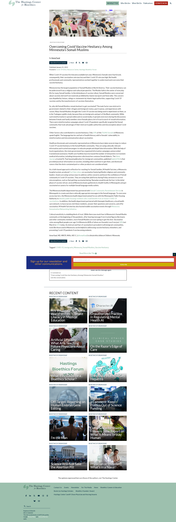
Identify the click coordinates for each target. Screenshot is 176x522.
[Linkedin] (30, 496)
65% (58, 225)
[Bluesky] (34, 501)
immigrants (68, 247)
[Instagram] (43, 496)
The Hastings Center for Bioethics (24, 3)
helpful (114, 159)
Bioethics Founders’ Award (85, 491)
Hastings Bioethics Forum (88, 69)
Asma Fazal (55, 58)
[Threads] (47, 496)
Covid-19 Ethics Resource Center (67, 69)
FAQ (118, 159)
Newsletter (75, 487)
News (96, 487)
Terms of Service (43, 517)
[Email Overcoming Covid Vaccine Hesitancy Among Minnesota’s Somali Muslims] (87, 62)
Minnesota (115, 206)
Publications (148, 3)
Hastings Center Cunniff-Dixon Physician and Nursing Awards (75, 494)
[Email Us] (39, 501)
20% (95, 133)
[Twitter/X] (34, 496)
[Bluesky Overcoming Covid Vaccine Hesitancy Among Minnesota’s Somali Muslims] (83, 62)
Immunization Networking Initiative (62, 209)
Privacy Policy (32, 517)
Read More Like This (87, 253)
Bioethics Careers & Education (111, 487)
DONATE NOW (161, 3)
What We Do (137, 3)
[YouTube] (38, 496)
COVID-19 (59, 247)
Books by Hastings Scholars (63, 491)
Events (66, 487)
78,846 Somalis (107, 133)
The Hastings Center (36, 488)
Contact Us (58, 487)
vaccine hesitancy (102, 247)
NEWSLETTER (112, 3)
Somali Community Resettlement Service (105, 191)
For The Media (86, 487)
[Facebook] (26, 496)
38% (121, 222)
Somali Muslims (88, 247)
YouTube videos (76, 172)
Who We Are (125, 3)
